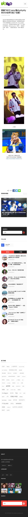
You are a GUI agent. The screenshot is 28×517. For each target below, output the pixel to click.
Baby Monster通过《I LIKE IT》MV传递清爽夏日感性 (16, 292)
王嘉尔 (18, 376)
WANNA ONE (13, 370)
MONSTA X (18, 386)
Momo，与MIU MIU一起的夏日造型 (16, 270)
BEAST (3, 410)
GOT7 (3, 396)
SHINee (21, 396)
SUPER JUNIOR (17, 407)
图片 (23, 386)
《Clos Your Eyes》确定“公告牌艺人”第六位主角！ (17, 313)
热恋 (24, 393)
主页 (3, 475)
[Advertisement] (14, 44)
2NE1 (12, 403)
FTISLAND (5, 403)
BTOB (15, 400)
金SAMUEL (4, 376)
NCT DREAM (4, 370)
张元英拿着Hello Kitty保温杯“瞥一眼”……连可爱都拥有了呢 (16, 299)
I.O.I (18, 383)
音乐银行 (15, 373)
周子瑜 (8, 380)
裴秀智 (19, 389)
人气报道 (20, 251)
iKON (11, 393)
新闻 (7, 475)
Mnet (3, 386)
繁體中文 (10, 465)
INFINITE (22, 400)
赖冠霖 (20, 370)
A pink (8, 410)
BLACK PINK (21, 366)
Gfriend (3, 383)
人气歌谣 (18, 380)
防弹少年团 (14, 396)
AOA (3, 380)
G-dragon (5, 393)
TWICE (8, 366)
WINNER (18, 403)
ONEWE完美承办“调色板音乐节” (16, 284)
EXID (3, 407)
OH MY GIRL (13, 389)
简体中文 (4, 465)
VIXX (3, 389)
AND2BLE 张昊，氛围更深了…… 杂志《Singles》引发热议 (16, 306)
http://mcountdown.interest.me (14, 158)
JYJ (7, 396)
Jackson (23, 376)
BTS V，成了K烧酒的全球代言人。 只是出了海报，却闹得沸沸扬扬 (17, 263)
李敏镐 (9, 400)
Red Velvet (4, 400)
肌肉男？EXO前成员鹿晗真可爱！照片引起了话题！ (13, 214)
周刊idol (9, 373)
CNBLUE (8, 407)
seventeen (11, 376)
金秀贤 (8, 386)
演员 (8, 389)
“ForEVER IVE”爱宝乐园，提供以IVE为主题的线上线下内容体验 (17, 256)
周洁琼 (13, 383)
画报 (13, 386)
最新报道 (7, 251)
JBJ (23, 380)
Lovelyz (8, 383)
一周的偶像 (21, 373)
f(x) (16, 393)
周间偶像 (4, 373)
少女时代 (14, 366)
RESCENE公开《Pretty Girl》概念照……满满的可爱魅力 (15, 320)
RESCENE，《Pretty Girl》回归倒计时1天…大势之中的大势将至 (17, 277)
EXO (3, 366)
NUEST (12, 380)
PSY (20, 393)
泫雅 (22, 383)
